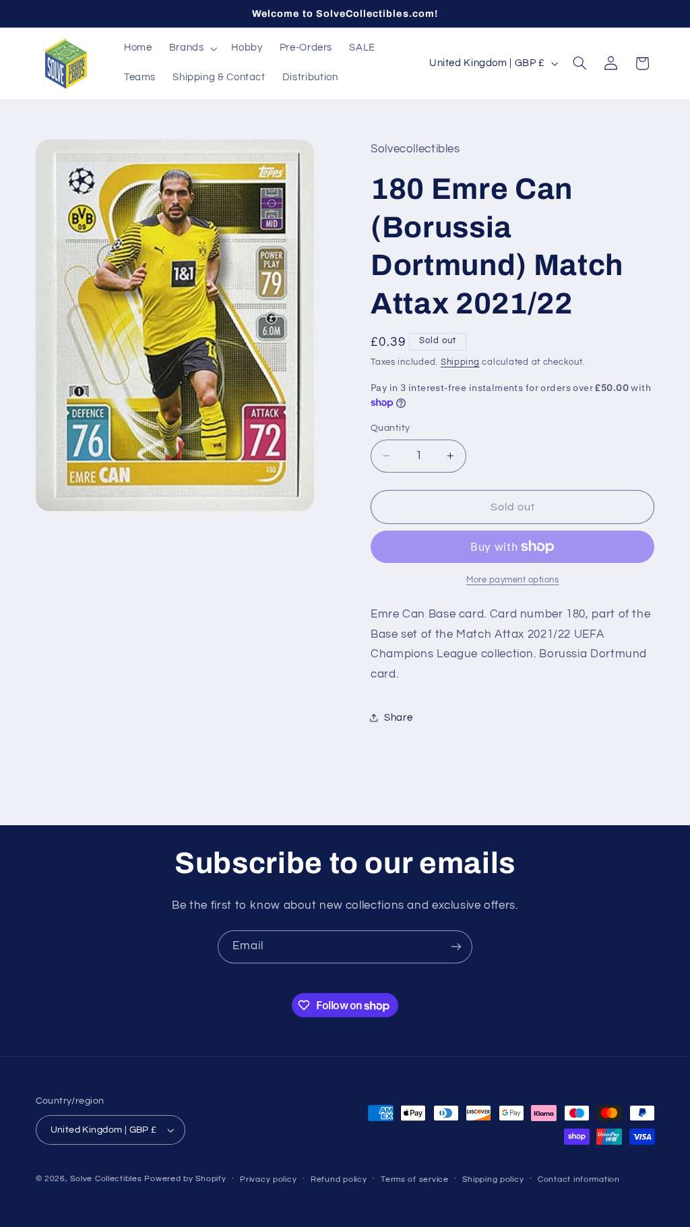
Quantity (390, 428)
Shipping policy (493, 1179)
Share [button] (398, 718)
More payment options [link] (512, 580)
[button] (191, 48)
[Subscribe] (456, 946)
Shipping (460, 362)
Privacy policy (268, 1179)
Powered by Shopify (185, 1179)
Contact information (579, 1179)
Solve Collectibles (106, 1179)
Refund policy (339, 1179)
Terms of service (415, 1179)
